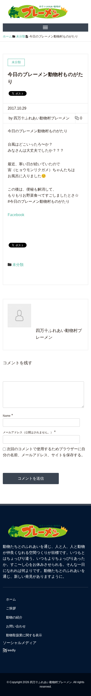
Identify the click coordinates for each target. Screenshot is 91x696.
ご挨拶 (11, 608)
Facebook (16, 215)
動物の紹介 (14, 617)
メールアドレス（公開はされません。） (28, 432)
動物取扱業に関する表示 (24, 635)
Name (6, 415)
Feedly (11, 650)
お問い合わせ (16, 626)
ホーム (11, 599)
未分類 (18, 265)
